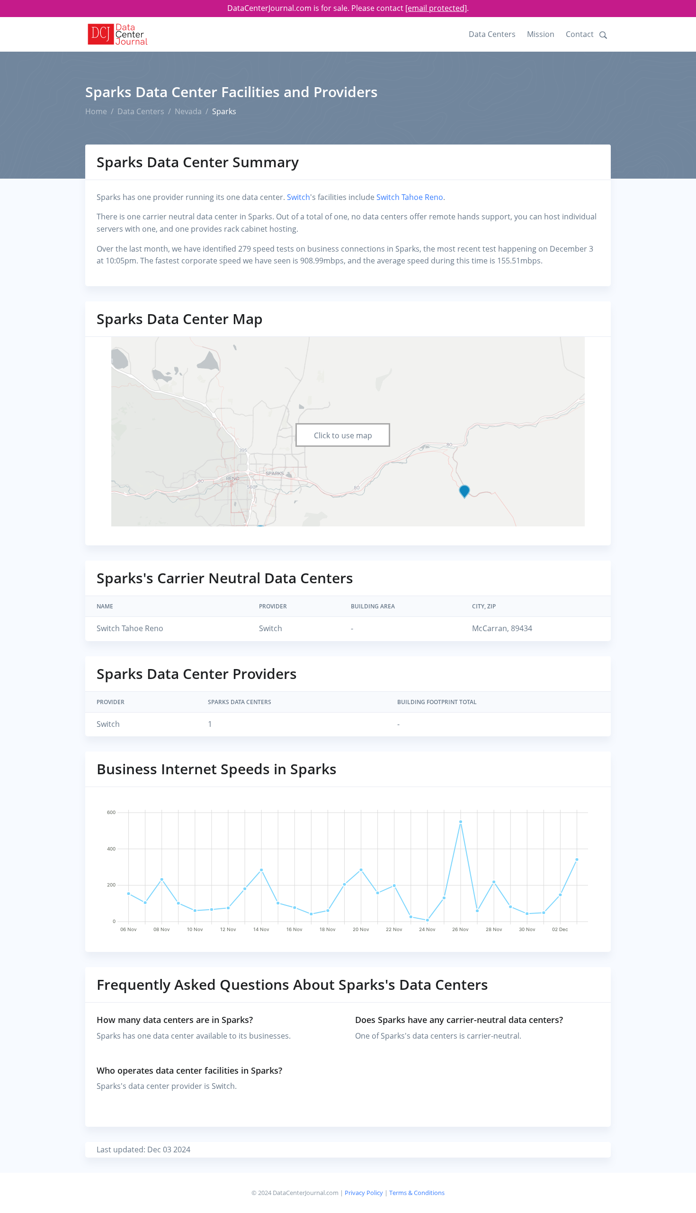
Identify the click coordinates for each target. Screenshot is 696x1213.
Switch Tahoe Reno (409, 197)
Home (96, 111)
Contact (580, 34)
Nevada (188, 111)
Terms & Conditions (417, 1192)
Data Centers (492, 34)
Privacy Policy (364, 1192)
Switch (298, 197)
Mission (540, 34)
